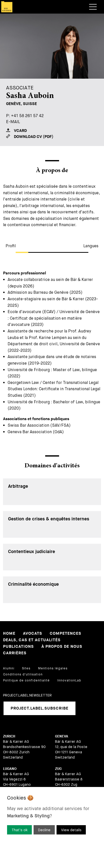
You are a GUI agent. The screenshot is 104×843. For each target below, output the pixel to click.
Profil (11, 245)
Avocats (32, 633)
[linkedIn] (86, 708)
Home (9, 633)
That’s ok (20, 830)
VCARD (20, 130)
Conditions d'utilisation (23, 674)
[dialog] (52, 815)
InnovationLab (69, 680)
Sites (26, 668)
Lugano (10, 769)
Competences (65, 633)
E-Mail (13, 121)
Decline (44, 830)
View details (71, 830)
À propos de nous (61, 646)
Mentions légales (53, 668)
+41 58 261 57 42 (27, 115)
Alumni (8, 668)
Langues (90, 245)
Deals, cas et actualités (32, 640)
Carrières (15, 653)
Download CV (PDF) (33, 136)
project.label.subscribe (39, 708)
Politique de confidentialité (26, 680)
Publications (18, 646)
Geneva (61, 736)
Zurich (9, 736)
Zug (58, 769)
